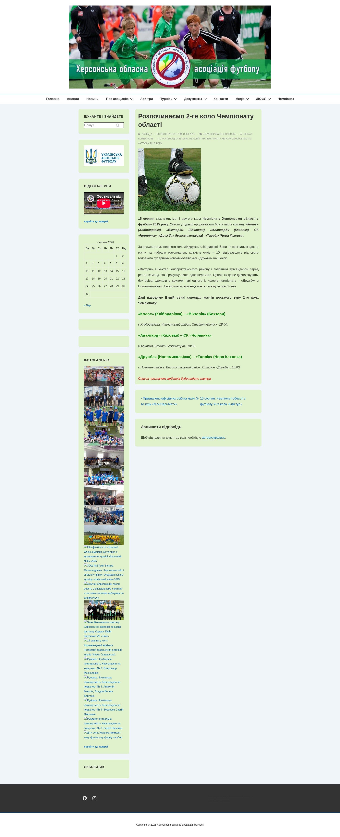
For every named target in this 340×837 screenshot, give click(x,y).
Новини (92, 99)
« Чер (87, 305)
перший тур (196, 138)
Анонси (73, 99)
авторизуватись (213, 437)
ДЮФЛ (261, 99)
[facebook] (84, 798)
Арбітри (146, 99)
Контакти (221, 99)
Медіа (240, 99)
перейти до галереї (96, 221)
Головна (52, 99)
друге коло (180, 138)
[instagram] (94, 798)
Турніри (166, 99)
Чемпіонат (286, 99)
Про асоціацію (117, 99)
